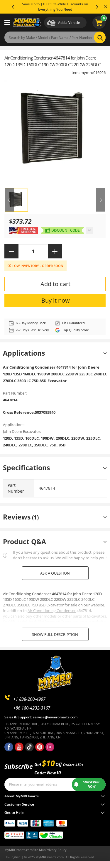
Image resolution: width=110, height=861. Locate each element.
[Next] (97, 7)
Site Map (39, 850)
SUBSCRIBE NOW (91, 784)
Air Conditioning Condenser (52, 610)
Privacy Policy (56, 850)
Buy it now (55, 300)
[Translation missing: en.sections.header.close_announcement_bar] (106, 7)
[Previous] (13, 7)
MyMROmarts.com (18, 850)
